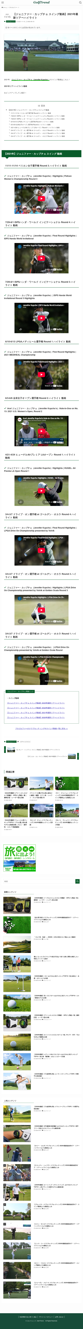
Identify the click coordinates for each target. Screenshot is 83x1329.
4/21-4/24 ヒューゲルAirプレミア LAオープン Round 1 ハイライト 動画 (35, 127)
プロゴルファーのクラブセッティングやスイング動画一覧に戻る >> (41, 728)
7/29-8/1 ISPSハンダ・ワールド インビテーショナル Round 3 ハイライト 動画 (38, 119)
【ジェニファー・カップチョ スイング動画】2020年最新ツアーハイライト (36, 717)
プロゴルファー (11, 21)
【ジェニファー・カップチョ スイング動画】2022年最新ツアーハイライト (36, 708)
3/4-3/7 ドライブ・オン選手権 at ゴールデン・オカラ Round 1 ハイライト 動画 (38, 136)
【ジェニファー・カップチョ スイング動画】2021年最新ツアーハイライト (36, 712)
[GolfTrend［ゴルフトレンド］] (41, 2)
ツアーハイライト (25, 742)
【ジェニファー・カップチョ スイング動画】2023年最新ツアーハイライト (36, 703)
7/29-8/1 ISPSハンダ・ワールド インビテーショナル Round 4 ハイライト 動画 (38, 116)
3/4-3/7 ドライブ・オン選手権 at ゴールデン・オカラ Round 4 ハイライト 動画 (38, 130)
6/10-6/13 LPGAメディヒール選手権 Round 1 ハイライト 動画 (32, 121)
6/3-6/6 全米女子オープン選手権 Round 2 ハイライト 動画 (30, 124)
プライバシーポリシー (46, 1317)
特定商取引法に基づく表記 (28, 1317)
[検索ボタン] (80, 2)
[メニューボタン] (2, 2)
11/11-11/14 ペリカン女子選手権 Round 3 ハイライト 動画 (31, 113)
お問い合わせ (59, 1317)
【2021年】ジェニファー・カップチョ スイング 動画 (28, 110)
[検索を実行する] (77, 881)
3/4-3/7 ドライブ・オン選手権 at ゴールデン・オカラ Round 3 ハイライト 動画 (38, 133)
